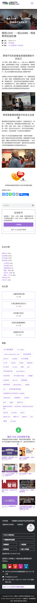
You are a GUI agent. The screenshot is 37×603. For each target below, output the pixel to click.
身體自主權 (6, 417)
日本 (4, 389)
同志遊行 (13, 363)
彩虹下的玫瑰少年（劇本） (25, 473)
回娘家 (21, 363)
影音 (28, 367)
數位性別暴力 (17, 385)
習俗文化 (20, 402)
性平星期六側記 (19, 376)
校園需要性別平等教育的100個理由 (13, 393)
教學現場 (6, 385)
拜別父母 (14, 380)
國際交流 (5, 253)
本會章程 (5, 521)
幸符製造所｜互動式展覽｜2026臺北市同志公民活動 (9, 458)
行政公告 (5, 280)
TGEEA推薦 (20, 349)
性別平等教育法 (20, 371)
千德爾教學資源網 (9, 540)
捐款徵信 (6, 549)
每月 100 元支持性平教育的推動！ (14, 587)
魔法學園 (13, 421)
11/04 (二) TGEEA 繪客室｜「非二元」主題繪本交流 (10, 474)
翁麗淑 (11, 402)
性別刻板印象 (7, 371)
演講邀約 (6, 544)
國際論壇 (29, 363)
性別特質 (20, 45)
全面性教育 (27, 354)
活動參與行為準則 (8, 524)
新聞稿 (27, 385)
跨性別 (22, 413)
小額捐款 (23, 544)
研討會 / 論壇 (8, 273)
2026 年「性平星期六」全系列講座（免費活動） (26, 458)
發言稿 (26, 398)
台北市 (5, 363)
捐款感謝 (24, 380)
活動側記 (17, 398)
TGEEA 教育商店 (8, 535)
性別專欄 (11, 43)
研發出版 (5, 277)
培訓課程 (6, 266)
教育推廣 (5, 260)
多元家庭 (6, 367)
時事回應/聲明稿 (15, 389)
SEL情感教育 (12, 45)
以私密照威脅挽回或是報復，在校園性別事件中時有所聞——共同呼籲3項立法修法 (26, 508)
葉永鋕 (5, 413)
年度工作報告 (25, 549)
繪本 (4, 402)
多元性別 (14, 367)
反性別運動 (24, 359)
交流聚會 (6, 263)
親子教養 (14, 413)
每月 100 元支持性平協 (18, 437)
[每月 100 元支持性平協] (18, 430)
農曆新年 (24, 417)
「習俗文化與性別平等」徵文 (11, 354)
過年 (31, 417)
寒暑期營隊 (7, 268)
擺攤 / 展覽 (7, 270)
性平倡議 (5, 258)
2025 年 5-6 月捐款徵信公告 (9, 506)
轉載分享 (16, 417)
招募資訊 (20, 524)
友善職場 (14, 359)
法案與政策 (6, 398)
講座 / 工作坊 (8, 275)
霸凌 (5, 421)
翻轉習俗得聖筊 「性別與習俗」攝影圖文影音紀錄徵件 (18, 407)
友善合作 (6, 359)
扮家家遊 (6, 380)
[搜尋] (33, 205)
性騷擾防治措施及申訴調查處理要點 (23, 521)
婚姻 (22, 367)
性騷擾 (30, 376)
